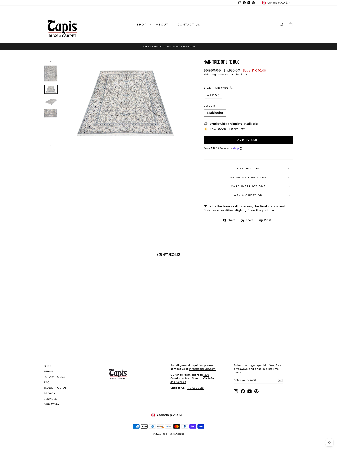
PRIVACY (49, 393)
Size (216, 87)
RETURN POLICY (54, 376)
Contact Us (189, 24)
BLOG (48, 366)
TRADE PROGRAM (56, 387)
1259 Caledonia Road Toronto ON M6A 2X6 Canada (192, 378)
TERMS (48, 371)
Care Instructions (248, 186)
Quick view (73, 320)
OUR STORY (52, 404)
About (163, 24)
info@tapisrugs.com (202, 368)
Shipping (210, 74)
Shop (142, 24)
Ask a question (248, 195)
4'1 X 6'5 (213, 95)
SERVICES (50, 398)
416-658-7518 (195, 387)
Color (209, 105)
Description (248, 168)
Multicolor (215, 112)
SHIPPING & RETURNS (248, 177)
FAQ (46, 382)
